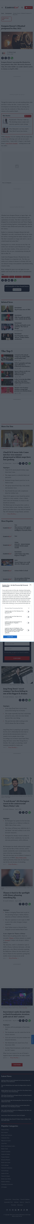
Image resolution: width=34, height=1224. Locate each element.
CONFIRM (10, 636)
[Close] (30, 585)
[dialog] (17, 612)
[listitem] (17, 608)
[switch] (28, 611)
